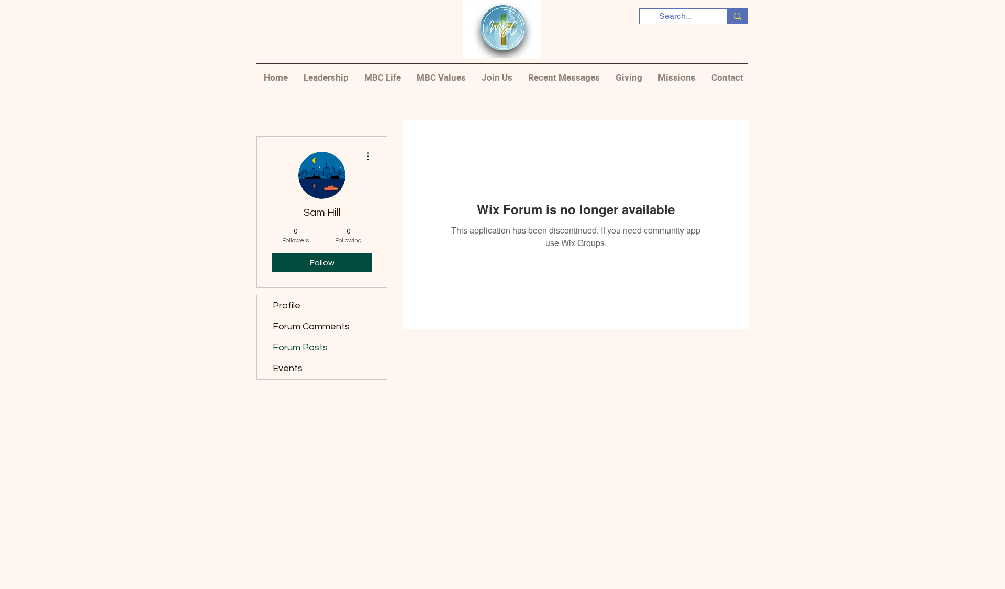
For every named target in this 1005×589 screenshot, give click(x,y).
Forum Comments (311, 326)
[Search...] (737, 16)
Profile (286, 305)
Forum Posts (300, 347)
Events (288, 368)
